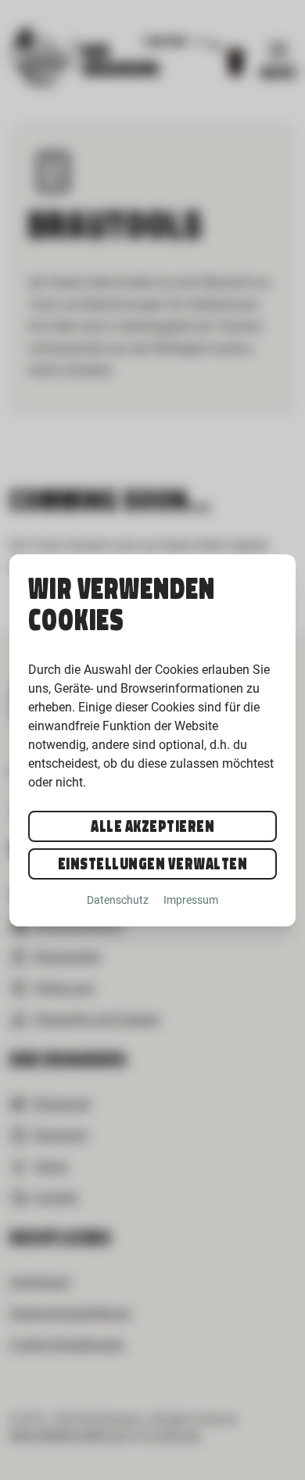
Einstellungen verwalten (153, 864)
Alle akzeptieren (152, 826)
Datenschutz (118, 900)
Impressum (190, 900)
